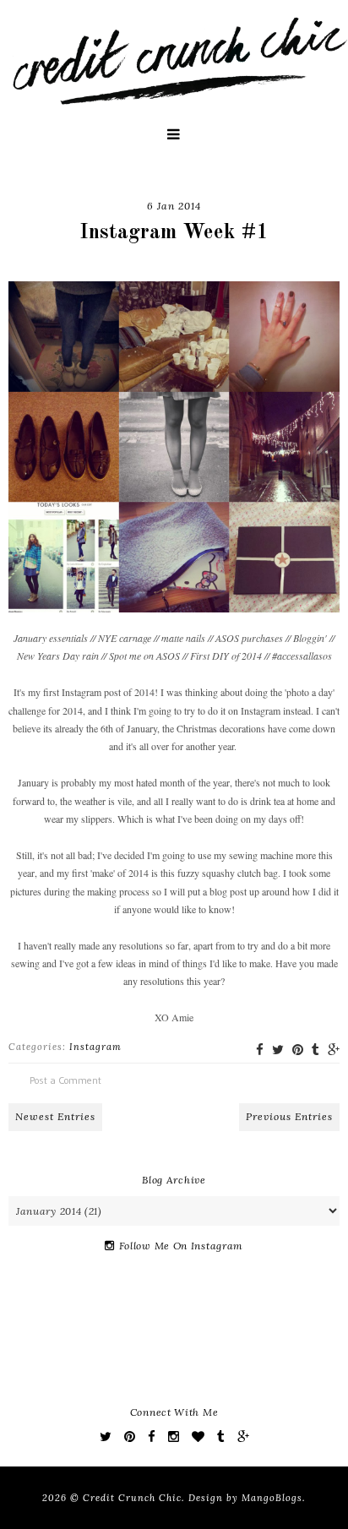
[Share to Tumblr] (315, 1050)
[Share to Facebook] (260, 1050)
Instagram (95, 1047)
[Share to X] (278, 1050)
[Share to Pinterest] (297, 1050)
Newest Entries (55, 1116)
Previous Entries (289, 1116)
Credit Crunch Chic (132, 1498)
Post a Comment (65, 1080)
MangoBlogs (272, 1498)
